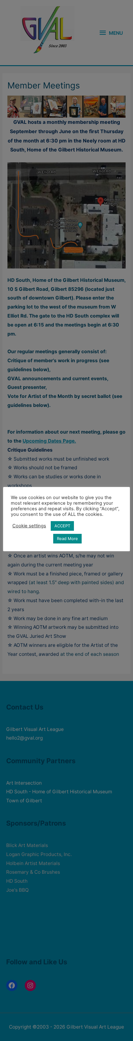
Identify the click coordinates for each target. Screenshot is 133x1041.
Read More (67, 538)
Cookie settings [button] (29, 526)
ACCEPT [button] (62, 525)
